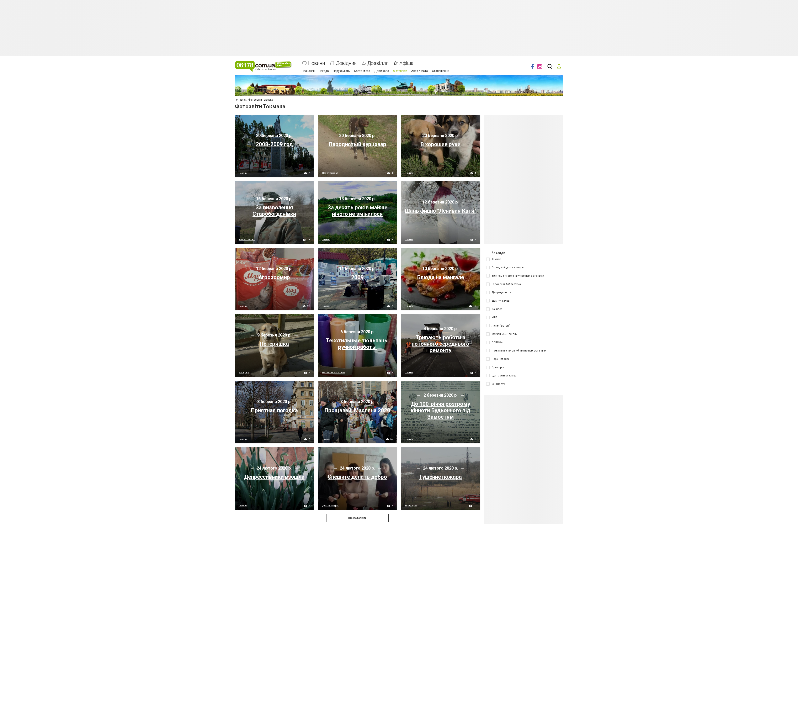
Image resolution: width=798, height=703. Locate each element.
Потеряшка (274, 344)
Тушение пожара (440, 477)
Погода (324, 71)
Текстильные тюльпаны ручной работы (357, 343)
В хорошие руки (440, 144)
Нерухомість (341, 71)
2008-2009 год (274, 144)
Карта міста (362, 71)
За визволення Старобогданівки (274, 210)
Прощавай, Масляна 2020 (357, 410)
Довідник (346, 63)
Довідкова (381, 71)
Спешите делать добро (357, 477)
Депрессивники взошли (274, 477)
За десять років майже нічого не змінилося (357, 210)
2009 (357, 277)
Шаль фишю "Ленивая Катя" (440, 211)
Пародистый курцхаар (357, 144)
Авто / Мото (419, 71)
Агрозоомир (274, 277)
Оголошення (440, 71)
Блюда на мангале (440, 277)
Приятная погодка (274, 410)
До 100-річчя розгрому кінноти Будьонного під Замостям (440, 410)
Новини (316, 63)
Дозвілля (378, 63)
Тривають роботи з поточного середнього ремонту (440, 343)
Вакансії (309, 71)
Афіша (406, 63)
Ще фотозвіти (357, 517)
